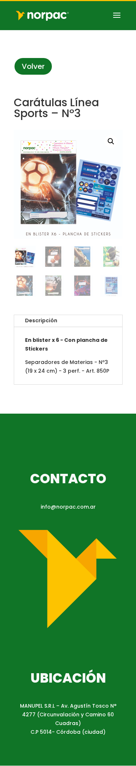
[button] (111, 141)
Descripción (41, 320)
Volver (33, 66)
